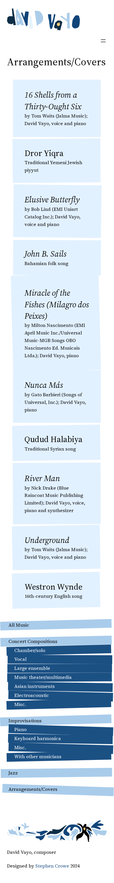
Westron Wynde (53, 586)
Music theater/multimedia (43, 677)
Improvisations (25, 720)
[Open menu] (103, 40)
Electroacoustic (31, 695)
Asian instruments (34, 686)
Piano (20, 729)
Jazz (13, 773)
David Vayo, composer (31, 852)
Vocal (20, 659)
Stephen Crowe (52, 866)
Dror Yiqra (44, 153)
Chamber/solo (29, 650)
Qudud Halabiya (53, 439)
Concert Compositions (32, 641)
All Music (18, 625)
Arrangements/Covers (32, 789)
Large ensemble (32, 668)
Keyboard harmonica (37, 738)
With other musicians (38, 756)
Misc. (20, 704)
